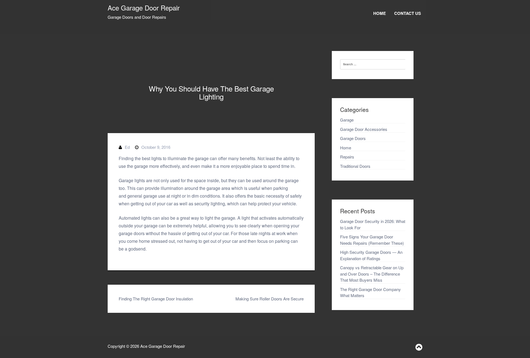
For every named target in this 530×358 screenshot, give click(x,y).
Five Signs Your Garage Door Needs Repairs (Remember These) (372, 240)
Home (379, 13)
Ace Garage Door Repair (144, 7)
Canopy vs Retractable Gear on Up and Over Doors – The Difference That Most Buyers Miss (372, 274)
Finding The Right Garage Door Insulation (156, 299)
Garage (347, 120)
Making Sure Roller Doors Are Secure (269, 299)
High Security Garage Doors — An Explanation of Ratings (371, 255)
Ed (127, 147)
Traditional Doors (355, 166)
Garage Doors (353, 138)
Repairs (347, 157)
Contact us (407, 13)
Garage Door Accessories (363, 129)
